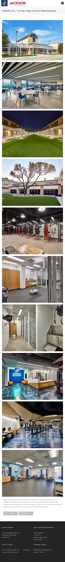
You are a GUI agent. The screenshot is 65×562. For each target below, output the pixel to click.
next (25, 513)
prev (11, 513)
